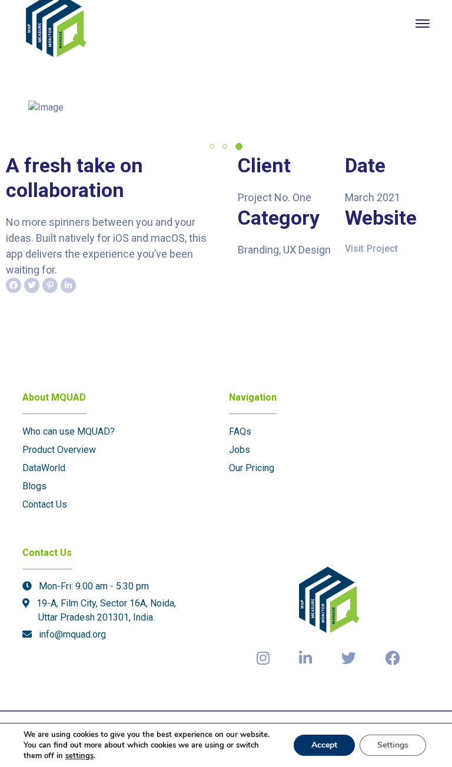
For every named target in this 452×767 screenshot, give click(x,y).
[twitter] (348, 659)
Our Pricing (251, 467)
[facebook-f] (392, 659)
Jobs (239, 449)
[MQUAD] (56, 22)
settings (79, 756)
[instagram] (263, 659)
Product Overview (59, 449)
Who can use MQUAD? (68, 431)
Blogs (34, 486)
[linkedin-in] (305, 659)
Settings (392, 745)
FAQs (240, 431)
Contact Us (44, 504)
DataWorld (43, 467)
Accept (324, 745)
